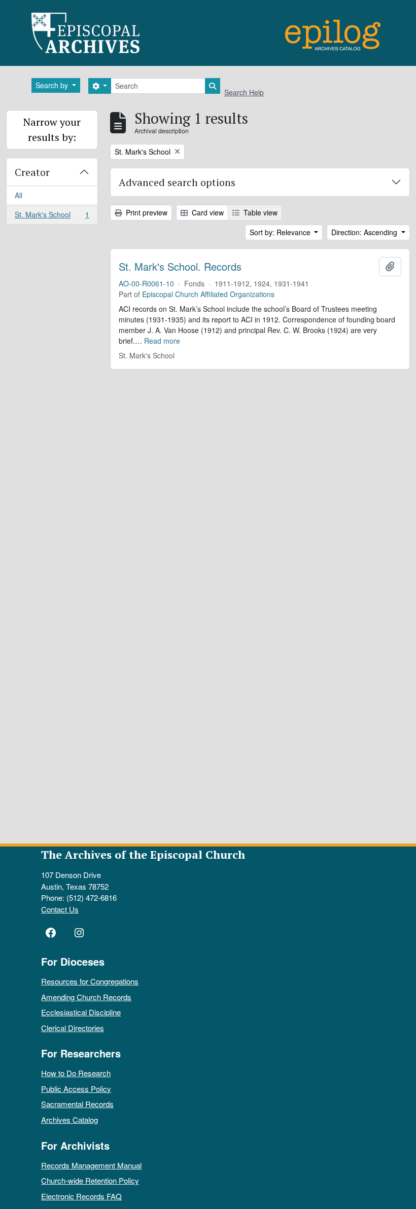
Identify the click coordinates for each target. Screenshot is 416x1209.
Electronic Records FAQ (81, 1196)
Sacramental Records (77, 1103)
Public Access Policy (76, 1088)
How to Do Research (76, 1073)
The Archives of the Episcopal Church (143, 854)
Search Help (244, 92)
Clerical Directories (72, 1027)
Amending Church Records (86, 997)
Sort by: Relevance (281, 232)
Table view (259, 212)
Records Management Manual (91, 1165)
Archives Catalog (69, 1119)
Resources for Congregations (89, 981)
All (18, 195)
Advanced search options (177, 182)
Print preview (145, 212)
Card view (207, 212)
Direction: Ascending (365, 232)
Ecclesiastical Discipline (81, 1012)
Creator (32, 172)
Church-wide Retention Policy (90, 1180)
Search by (53, 85)
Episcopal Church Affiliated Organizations (208, 294)
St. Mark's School (51, 216)
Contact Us (60, 909)
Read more (162, 341)
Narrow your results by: (52, 129)
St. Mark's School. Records (180, 267)
